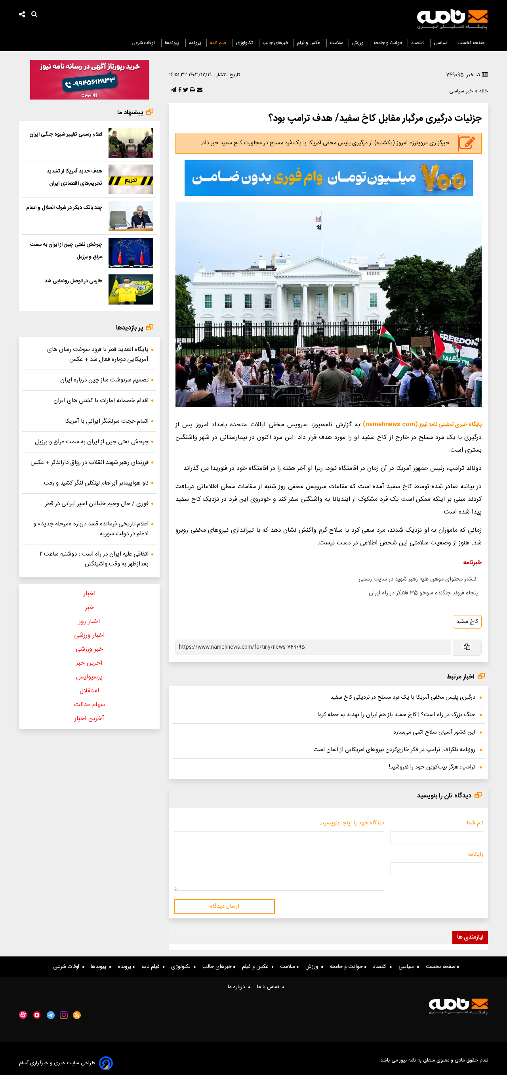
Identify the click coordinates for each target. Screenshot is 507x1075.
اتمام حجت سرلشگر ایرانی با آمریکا (107, 421)
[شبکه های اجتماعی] (22, 15)
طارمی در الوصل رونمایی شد (73, 281)
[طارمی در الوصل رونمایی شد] (131, 289)
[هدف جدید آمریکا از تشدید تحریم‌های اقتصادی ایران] (131, 180)
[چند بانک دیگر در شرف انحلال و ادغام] (131, 216)
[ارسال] (198, 90)
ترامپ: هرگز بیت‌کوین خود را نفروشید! (432, 767)
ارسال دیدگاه (224, 906)
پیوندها (172, 43)
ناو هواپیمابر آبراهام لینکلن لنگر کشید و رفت (96, 483)
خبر (89, 607)
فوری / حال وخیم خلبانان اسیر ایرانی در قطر (97, 504)
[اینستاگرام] (64, 1015)
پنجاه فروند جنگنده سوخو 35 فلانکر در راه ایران (423, 593)
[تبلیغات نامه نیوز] (329, 178)
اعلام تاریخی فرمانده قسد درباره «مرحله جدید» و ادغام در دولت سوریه (91, 529)
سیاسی (441, 43)
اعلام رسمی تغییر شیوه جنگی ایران (65, 134)
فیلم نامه (218, 43)
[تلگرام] (172, 90)
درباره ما (238, 987)
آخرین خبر (89, 663)
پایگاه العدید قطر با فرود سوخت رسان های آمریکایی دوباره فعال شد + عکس (98, 354)
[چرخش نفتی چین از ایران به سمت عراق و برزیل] (131, 253)
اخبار (89, 593)
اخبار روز (89, 621)
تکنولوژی (245, 43)
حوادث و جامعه (388, 43)
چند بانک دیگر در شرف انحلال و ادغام (64, 207)
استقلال (89, 691)
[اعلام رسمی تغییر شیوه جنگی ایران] (131, 143)
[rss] (77, 1015)
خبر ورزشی (89, 649)
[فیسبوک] (179, 90)
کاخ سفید (467, 622)
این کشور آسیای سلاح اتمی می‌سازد (434, 732)
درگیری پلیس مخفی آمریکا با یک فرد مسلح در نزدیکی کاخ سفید (402, 697)
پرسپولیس (89, 677)
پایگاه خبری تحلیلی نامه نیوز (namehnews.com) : (421, 424)
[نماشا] (37, 1014)
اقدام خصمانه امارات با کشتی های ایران (101, 401)
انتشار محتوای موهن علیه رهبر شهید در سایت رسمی (418, 579)
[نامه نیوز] (452, 19)
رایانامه (475, 854)
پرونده (195, 43)
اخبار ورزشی (89, 635)
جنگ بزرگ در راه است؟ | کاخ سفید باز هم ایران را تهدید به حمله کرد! (396, 715)
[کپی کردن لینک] (466, 648)
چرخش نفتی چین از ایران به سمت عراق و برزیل (92, 442)
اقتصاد (418, 43)
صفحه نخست (471, 43)
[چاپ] (191, 90)
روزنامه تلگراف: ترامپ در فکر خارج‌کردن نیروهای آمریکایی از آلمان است (394, 750)
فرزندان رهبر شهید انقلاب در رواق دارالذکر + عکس (89, 463)
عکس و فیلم (309, 43)
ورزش (358, 43)
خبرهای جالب (275, 43)
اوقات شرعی (144, 43)
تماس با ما (269, 987)
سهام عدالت (89, 704)
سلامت (336, 43)
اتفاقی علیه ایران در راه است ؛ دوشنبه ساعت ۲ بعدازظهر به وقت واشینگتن (94, 559)
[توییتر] (184, 90)
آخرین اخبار (89, 718)
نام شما (475, 823)
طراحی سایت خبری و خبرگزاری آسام (57, 1063)
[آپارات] (23, 1015)
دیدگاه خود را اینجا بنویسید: (352, 823)
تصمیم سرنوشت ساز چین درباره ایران (104, 380)
